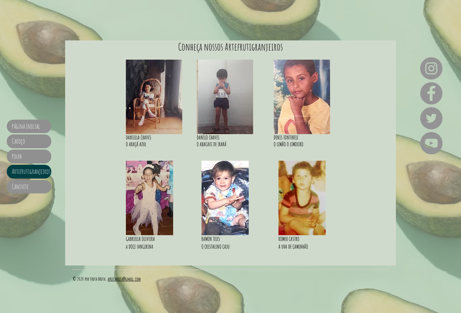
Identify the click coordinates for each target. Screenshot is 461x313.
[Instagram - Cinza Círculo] (431, 68)
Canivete (20, 186)
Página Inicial (26, 126)
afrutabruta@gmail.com (124, 279)
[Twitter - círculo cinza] (431, 118)
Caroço (18, 141)
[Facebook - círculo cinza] (431, 93)
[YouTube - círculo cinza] (431, 143)
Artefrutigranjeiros (31, 171)
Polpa (17, 156)
